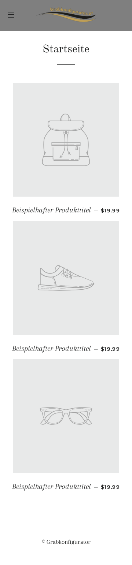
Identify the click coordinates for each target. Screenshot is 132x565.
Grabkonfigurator (69, 541)
